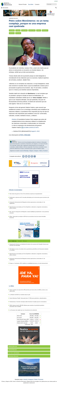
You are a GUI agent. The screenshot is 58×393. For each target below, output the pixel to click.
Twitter (40, 150)
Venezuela (18, 33)
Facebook (45, 150)
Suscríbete (30, 4)
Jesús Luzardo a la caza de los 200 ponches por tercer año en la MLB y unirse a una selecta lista (28, 290)
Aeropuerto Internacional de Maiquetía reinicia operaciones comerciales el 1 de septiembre (27, 203)
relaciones (11, 33)
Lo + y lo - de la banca (13, 352)
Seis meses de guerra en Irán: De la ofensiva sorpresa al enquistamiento (25, 193)
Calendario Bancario (13, 356)
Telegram (31, 150)
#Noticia (14, 119)
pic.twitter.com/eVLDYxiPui (31, 127)
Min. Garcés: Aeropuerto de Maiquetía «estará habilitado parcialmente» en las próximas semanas (29, 212)
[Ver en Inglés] (55, 1)
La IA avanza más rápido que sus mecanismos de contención (23, 310)
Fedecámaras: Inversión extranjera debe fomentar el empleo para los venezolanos (28, 301)
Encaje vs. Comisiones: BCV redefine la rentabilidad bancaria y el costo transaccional (28, 263)
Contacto (37, 4)
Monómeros (45, 30)
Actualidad (11, 30)
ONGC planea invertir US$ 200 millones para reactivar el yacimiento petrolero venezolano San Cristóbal (26, 306)
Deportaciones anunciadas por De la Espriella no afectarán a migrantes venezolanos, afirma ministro (28, 207)
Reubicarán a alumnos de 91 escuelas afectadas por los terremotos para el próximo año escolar (29, 198)
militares (39, 30)
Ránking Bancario (12, 346)
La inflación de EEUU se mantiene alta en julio (19, 294)
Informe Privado (23, 4)
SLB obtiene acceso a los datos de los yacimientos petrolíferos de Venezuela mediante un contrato (28, 249)
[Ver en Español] (56, 1)
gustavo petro (32, 30)
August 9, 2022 (35, 131)
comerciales (24, 30)
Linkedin (25, 379)
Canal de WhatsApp (24, 150)
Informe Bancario (12, 349)
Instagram (36, 150)
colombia (18, 30)
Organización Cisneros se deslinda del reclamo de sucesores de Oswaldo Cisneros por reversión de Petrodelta (28, 245)
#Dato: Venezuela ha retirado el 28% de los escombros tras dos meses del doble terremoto (27, 217)
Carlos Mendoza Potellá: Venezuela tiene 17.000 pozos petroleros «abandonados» (28, 298)
